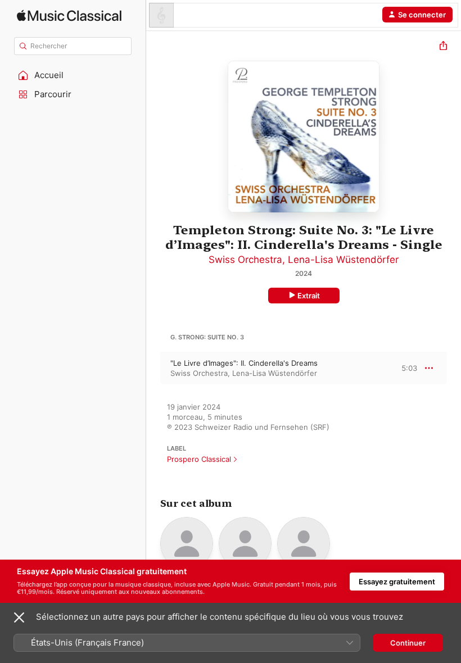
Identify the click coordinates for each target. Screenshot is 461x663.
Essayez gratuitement (397, 581)
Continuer (408, 642)
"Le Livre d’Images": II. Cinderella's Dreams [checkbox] (244, 362)
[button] (73, 75)
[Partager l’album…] (443, 47)
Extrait (308, 295)
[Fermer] (19, 617)
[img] (69, 15)
